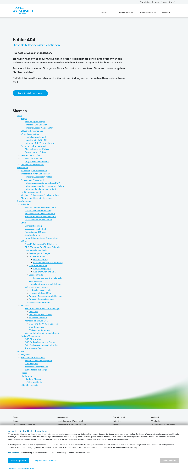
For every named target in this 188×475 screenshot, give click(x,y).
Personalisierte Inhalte (44, 453)
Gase (103, 12)
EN (174, 2)
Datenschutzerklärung (26, 468)
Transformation (146, 12)
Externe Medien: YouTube (79, 453)
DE (170, 2)
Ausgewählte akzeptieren (45, 460)
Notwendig (27, 453)
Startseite (70, 68)
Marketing (61, 453)
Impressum (12, 468)
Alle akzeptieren (18, 460)
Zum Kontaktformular (30, 93)
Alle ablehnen (169, 460)
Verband (166, 12)
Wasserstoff (124, 12)
